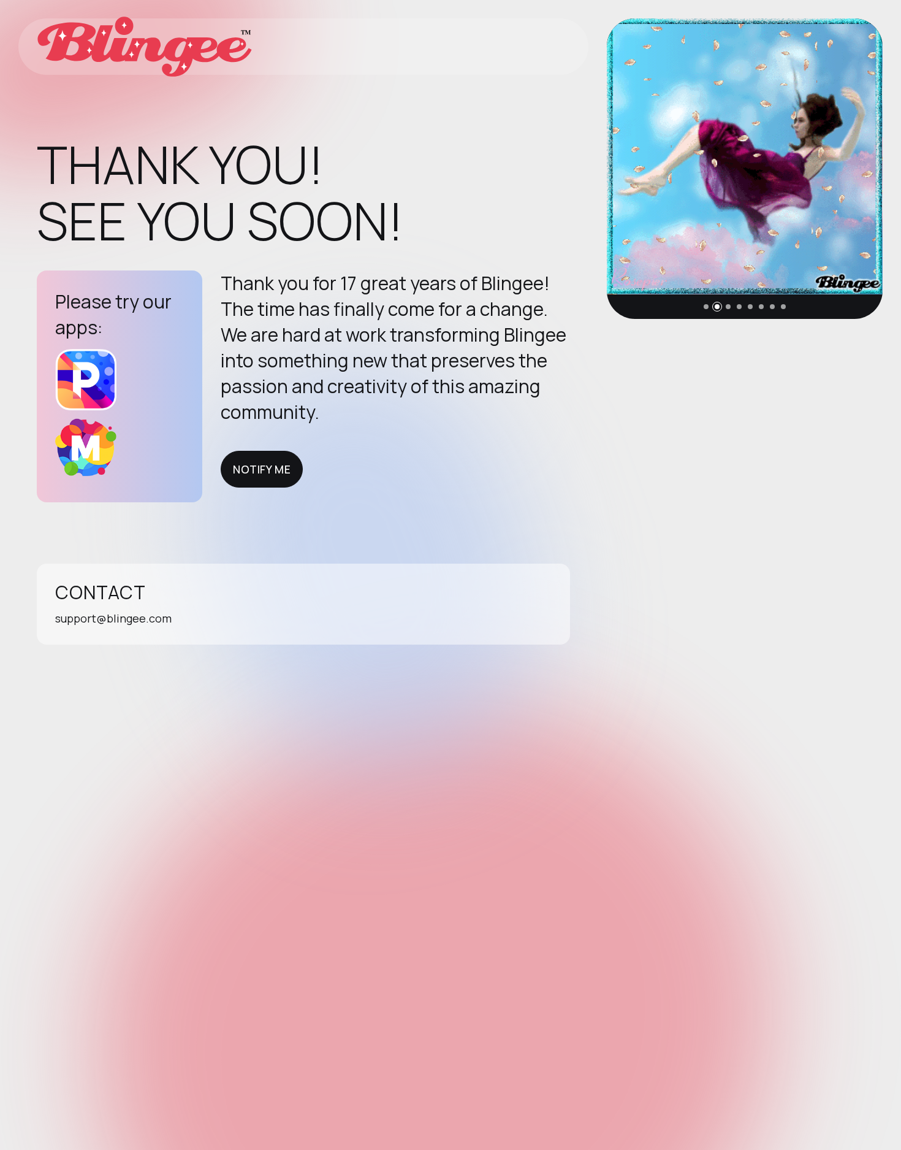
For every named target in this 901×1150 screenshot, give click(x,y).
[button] (706, 306)
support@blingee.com (113, 618)
